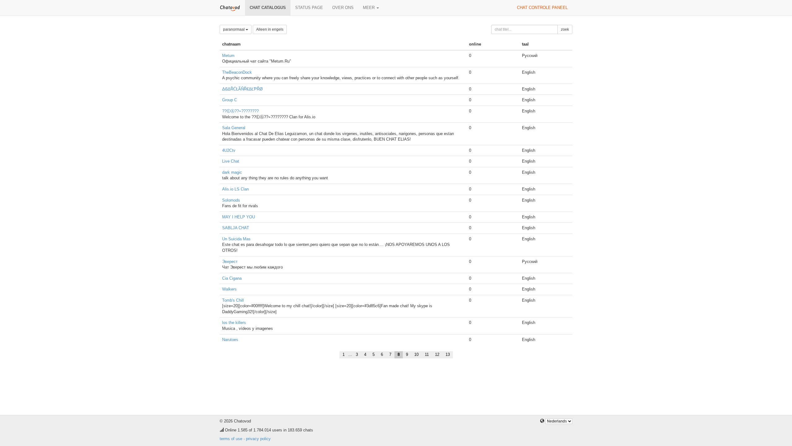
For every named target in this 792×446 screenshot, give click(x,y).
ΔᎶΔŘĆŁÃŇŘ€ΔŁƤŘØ (242, 89)
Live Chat (230, 161)
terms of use (231, 438)
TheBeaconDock (237, 72)
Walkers (229, 289)
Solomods (231, 200)
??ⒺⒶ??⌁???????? (240, 111)
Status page (309, 7)
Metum (228, 55)
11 (427, 354)
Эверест (230, 261)
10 (416, 354)
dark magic (232, 172)
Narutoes (230, 339)
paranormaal (234, 29)
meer (369, 7)
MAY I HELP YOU (238, 217)
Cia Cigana (232, 278)
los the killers (234, 322)
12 (437, 354)
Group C (229, 100)
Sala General (233, 127)
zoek (565, 29)
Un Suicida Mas (236, 239)
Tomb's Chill (233, 300)
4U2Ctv (228, 150)
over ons (343, 7)
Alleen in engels (269, 29)
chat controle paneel (542, 7)
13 (448, 354)
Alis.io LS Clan (235, 189)
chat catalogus (268, 7)
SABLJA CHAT (235, 227)
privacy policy (258, 438)
